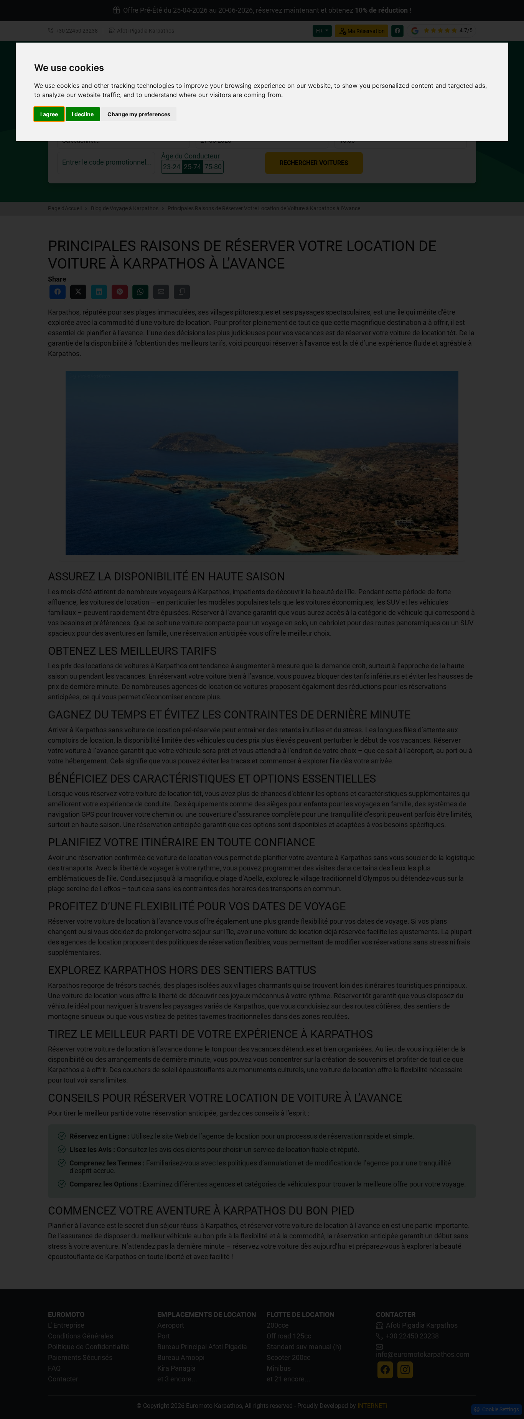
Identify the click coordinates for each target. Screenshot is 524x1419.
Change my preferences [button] (138, 114)
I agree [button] (49, 114)
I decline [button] (83, 114)
